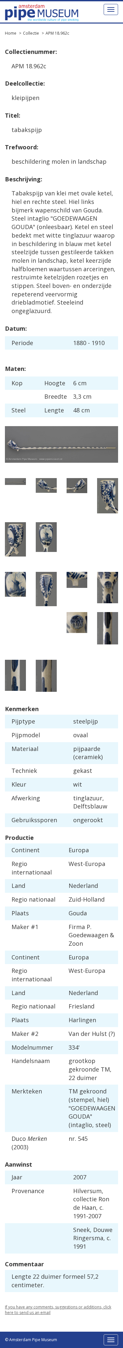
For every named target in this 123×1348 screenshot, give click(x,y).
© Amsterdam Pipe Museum (31, 1339)
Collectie (31, 33)
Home (10, 33)
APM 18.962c (57, 33)
